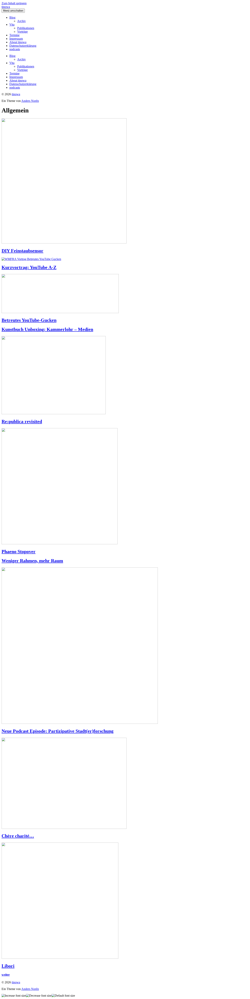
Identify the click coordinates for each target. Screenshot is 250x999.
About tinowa (17, 42)
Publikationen (25, 28)
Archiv (21, 21)
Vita (11, 24)
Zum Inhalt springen (14, 3)
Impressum (16, 38)
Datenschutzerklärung (22, 45)
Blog (12, 17)
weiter (6, 974)
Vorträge (22, 31)
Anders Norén (30, 100)
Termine (14, 35)
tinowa (6, 6)
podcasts (14, 49)
